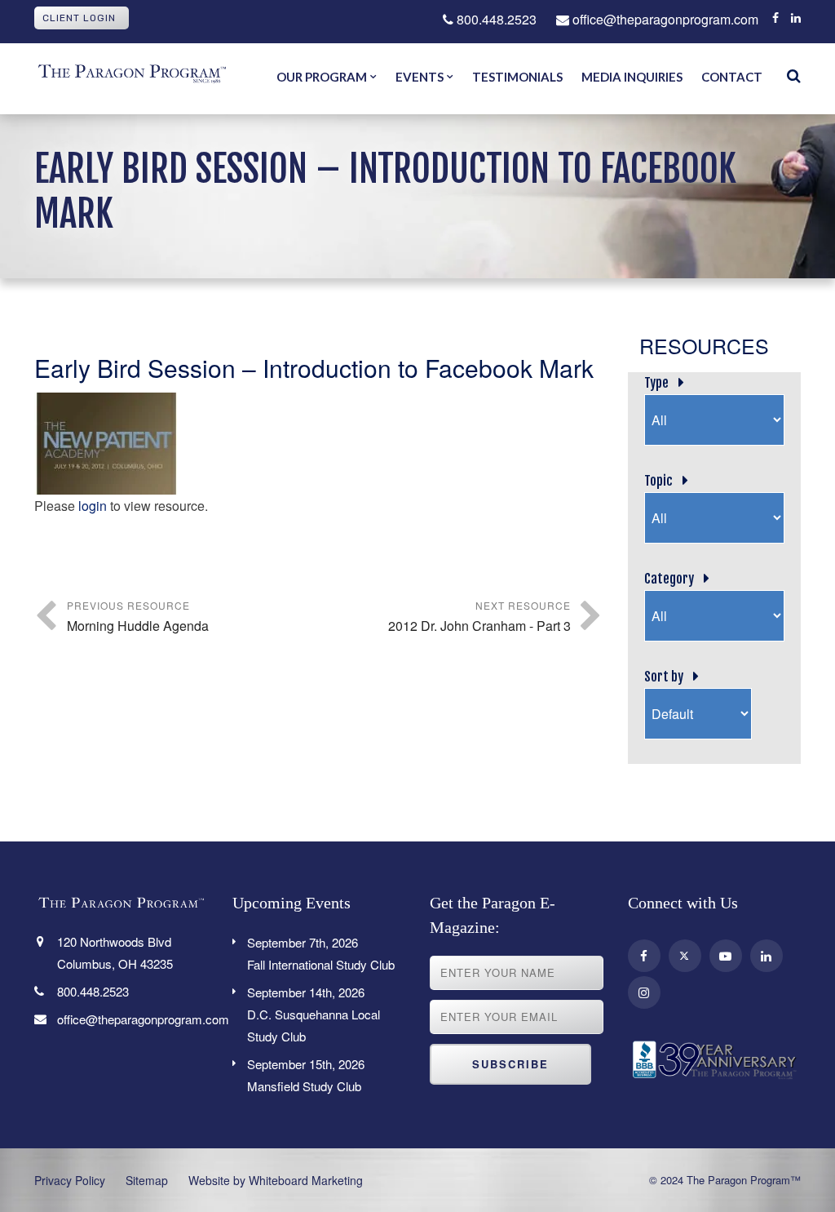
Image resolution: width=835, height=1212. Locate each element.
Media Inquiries (632, 76)
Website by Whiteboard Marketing (275, 1180)
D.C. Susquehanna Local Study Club (313, 1014)
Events (419, 76)
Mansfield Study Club (305, 1074)
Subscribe (510, 1064)
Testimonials (517, 76)
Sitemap (147, 1180)
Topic (658, 481)
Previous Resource (138, 616)
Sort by (663, 676)
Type (656, 383)
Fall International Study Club (321, 953)
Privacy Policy (69, 1180)
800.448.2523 (495, 19)
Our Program (321, 76)
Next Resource (479, 616)
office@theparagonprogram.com (663, 19)
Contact (731, 76)
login (92, 505)
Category (669, 578)
